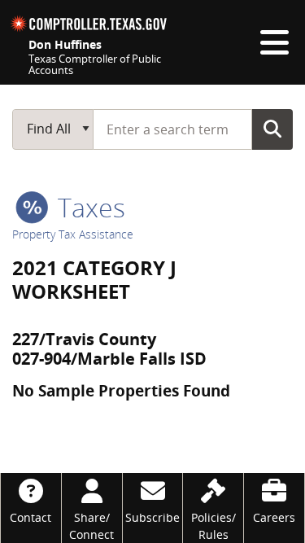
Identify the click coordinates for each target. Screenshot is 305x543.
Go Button (272, 128)
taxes (88, 207)
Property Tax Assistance (72, 234)
